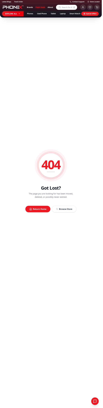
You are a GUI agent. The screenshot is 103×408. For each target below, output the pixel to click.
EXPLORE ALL (11, 13)
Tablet (53, 13)
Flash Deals (40, 7)
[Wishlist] (90, 7)
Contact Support (78, 2)
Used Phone (42, 13)
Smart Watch (75, 13)
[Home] (13, 7)
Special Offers (91, 14)
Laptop (63, 13)
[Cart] (97, 7)
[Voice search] (74, 7)
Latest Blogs (6, 2)
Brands (30, 7)
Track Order (18, 2)
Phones (30, 13)
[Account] (83, 7)
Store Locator (95, 2)
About (50, 7)
